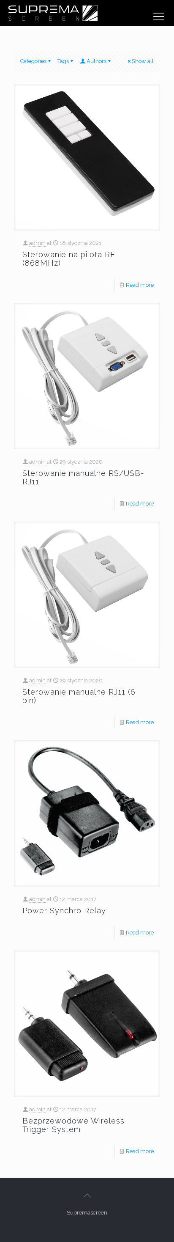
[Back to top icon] (87, 1195)
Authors (96, 61)
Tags (63, 61)
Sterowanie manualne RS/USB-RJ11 (83, 477)
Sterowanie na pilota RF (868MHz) (68, 258)
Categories (33, 61)
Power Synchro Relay (64, 910)
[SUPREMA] (52, 12)
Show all (143, 61)
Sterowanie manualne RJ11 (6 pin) (79, 696)
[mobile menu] (159, 16)
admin (37, 243)
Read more (140, 285)
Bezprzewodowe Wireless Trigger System (73, 1125)
